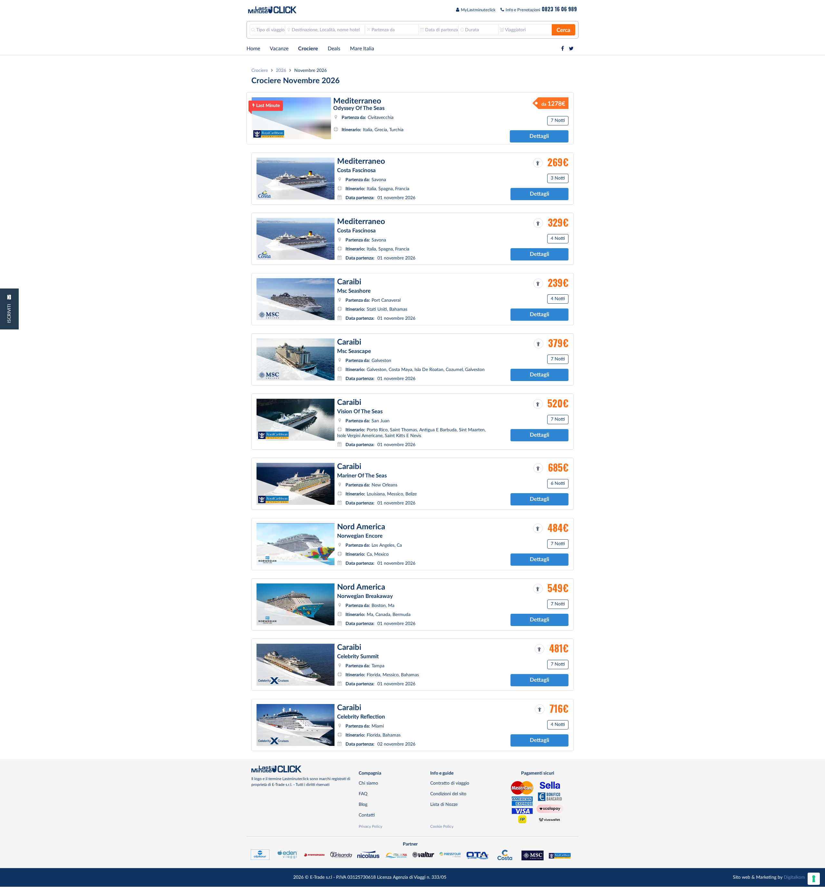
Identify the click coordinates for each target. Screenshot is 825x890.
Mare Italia (362, 48)
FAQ (363, 793)
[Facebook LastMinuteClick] (562, 48)
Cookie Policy (441, 826)
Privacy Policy (370, 826)
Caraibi (349, 282)
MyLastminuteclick (478, 10)
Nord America (361, 527)
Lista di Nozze (444, 804)
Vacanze (279, 48)
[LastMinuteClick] (302, 769)
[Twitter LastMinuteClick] (571, 48)
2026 (281, 70)
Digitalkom (794, 877)
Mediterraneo (357, 101)
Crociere (308, 48)
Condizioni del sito (448, 793)
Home (253, 48)
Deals (334, 48)
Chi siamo (368, 783)
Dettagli (539, 136)
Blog (363, 804)
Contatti (367, 815)
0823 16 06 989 (559, 9)
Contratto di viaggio (449, 783)
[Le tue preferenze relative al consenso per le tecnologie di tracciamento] (814, 879)
